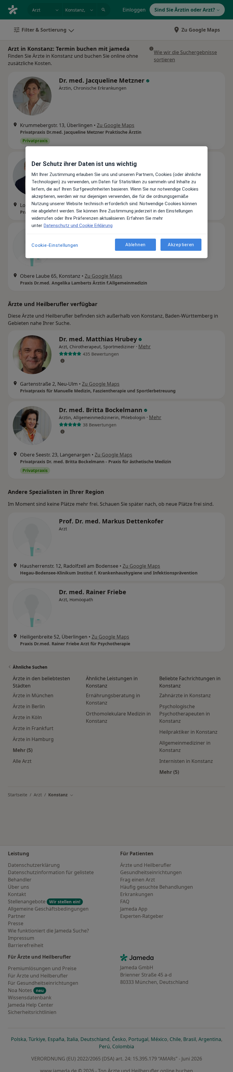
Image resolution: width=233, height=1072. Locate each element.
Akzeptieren (181, 244)
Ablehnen (135, 244)
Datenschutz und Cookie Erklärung (78, 225)
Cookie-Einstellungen (55, 245)
